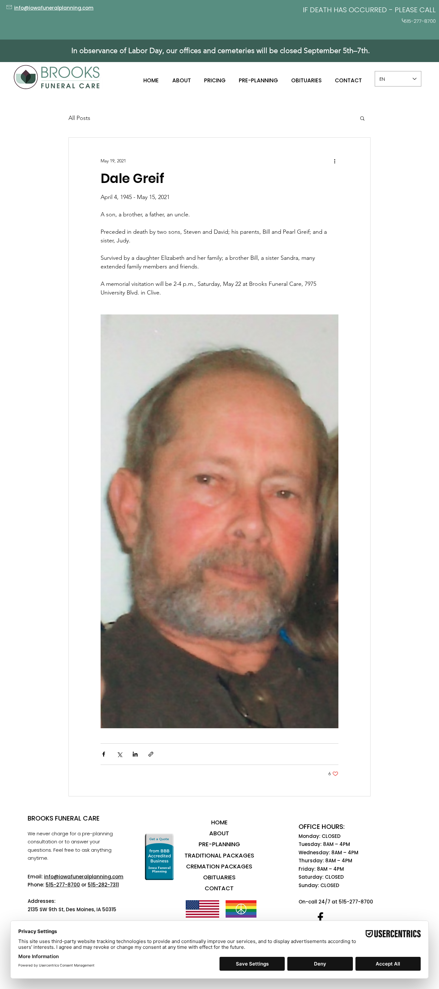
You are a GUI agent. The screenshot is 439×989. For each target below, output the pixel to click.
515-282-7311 (103, 884)
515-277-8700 (63, 884)
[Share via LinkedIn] (135, 754)
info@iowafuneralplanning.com (83, 876)
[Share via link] (151, 754)
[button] (362, 118)
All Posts (79, 118)
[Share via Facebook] (104, 754)
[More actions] (334, 161)
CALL (427, 10)
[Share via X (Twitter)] (119, 754)
